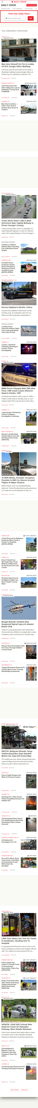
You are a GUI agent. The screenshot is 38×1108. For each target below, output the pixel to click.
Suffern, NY (5, 1064)
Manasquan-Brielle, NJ (9, 280)
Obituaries (32, 855)
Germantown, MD (7, 855)
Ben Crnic (5, 115)
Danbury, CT (5, 410)
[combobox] (14, 18)
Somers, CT (5, 342)
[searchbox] (16, 18)
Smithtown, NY (6, 911)
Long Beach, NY (6, 594)
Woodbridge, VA (7, 665)
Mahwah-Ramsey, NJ (8, 83)
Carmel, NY (5, 557)
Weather (8, 452)
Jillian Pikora (6, 445)
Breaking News (5, 8)
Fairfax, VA (5, 361)
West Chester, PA (7, 431)
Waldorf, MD (6, 575)
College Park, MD (7, 193)
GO (30, 18)
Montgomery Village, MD (10, 724)
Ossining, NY (5, 794)
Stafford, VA (6, 643)
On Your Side (29, 8)
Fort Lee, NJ (5, 37)
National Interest (9, 242)
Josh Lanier (6, 356)
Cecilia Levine (6, 78)
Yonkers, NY (6, 101)
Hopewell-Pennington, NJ (10, 837)
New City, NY (5, 997)
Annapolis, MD (6, 260)
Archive (24, 1090)
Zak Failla (5, 237)
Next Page (14, 1090)
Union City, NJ (6, 816)
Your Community (17, 8)
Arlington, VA (6, 978)
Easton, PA (5, 772)
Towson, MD (5, 535)
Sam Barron (6, 319)
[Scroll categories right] (36, 8)
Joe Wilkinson (6, 955)
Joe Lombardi (6, 256)
